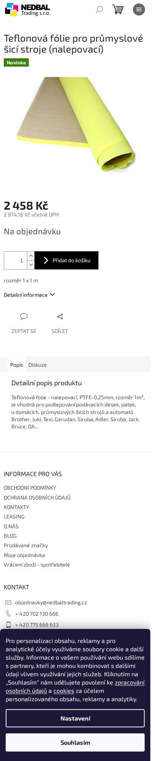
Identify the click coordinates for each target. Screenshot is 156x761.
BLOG (10, 535)
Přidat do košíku (71, 260)
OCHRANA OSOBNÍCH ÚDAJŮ (37, 497)
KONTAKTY (16, 507)
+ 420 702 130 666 (36, 613)
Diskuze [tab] (37, 364)
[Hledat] (99, 9)
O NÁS (11, 526)
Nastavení (75, 718)
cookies (63, 690)
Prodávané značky (26, 545)
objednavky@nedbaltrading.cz (51, 602)
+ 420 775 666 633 (37, 624)
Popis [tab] (16, 364)
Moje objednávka (24, 555)
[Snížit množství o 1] (30, 264)
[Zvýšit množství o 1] (30, 256)
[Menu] (139, 9)
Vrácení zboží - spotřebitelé (37, 564)
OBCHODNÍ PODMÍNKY (30, 487)
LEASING (14, 516)
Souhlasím (75, 742)
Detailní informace (26, 294)
